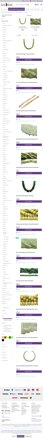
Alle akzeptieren (20, 436)
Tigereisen (5, 265)
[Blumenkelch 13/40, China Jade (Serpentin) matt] (29, 130)
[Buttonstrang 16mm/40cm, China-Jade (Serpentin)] (29, 215)
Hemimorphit (5, 114)
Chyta (5, 235)
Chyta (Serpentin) (6, 329)
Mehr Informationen (27, 433)
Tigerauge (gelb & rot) (7, 263)
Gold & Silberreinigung (6, 299)
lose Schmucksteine (5, 292)
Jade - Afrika (6, 237)
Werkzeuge (4, 301)
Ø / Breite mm (4, 346)
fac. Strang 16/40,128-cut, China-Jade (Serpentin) (27, 337)
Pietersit (4, 193)
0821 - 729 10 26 (6, 410)
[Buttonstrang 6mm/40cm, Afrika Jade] (29, 272)
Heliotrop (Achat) (6, 112)
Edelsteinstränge (5, 21)
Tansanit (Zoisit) (6, 261)
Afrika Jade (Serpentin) (7, 325)
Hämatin (4, 107)
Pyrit (3, 204)
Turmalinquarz (5, 274)
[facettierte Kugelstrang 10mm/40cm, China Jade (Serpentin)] (29, 357)
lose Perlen (4, 290)
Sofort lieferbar (6, 307)
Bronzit (4, 62)
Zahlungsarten (24, 410)
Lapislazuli (5, 145)
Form (3, 349)
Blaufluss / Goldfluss (6, 60)
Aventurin (4, 47)
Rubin (4, 217)
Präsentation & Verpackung (7, 294)
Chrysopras (5, 84)
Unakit (4, 276)
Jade (3, 125)
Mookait (4, 161)
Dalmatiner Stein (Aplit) (7, 88)
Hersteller (3, 310)
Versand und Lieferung (16, 410)
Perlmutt (4, 189)
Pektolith (4, 182)
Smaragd (4, 250)
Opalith (4, 176)
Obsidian (4, 169)
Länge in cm (4, 344)
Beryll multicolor (6, 58)
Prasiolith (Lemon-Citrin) (7, 200)
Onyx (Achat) (5, 172)
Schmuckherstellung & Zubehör (7, 15)
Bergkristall (5, 53)
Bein (3, 51)
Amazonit (4, 27)
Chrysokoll (5, 79)
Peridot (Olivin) (5, 185)
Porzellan (4, 195)
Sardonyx (4, 228)
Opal (4, 174)
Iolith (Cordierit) (6, 123)
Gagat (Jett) (5, 103)
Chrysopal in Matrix (6, 81)
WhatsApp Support (6, 413)
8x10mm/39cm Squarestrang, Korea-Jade (23, 27)
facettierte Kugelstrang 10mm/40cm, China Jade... (27, 365)
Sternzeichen (4, 357)
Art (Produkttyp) (5, 360)
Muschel (4, 167)
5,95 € (6, 320)
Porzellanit (5, 198)
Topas (4, 267)
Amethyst (4, 29)
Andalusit (4, 34)
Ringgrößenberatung (15, 406)
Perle (4, 187)
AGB (22, 414)
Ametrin (4, 31)
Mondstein (5, 159)
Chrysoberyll (5, 77)
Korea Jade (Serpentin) (7, 331)
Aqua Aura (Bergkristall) (7, 40)
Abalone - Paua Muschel (7, 180)
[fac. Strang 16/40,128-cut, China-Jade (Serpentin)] (29, 328)
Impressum (24, 413)
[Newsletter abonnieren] (40, 416)
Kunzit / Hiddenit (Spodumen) (6, 137)
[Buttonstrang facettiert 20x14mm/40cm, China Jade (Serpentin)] (29, 300)
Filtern (19, 35)
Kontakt (13, 411)
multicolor (5, 165)
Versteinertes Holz (6, 278)
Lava (3, 152)
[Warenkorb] (41, 4)
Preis (3, 316)
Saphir (4, 224)
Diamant (4, 90)
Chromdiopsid (5, 75)
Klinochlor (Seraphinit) (7, 131)
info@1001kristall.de (5, 417)
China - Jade (5, 327)
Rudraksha (5, 286)
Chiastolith (5, 73)
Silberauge (5, 243)
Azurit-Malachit (6, 49)
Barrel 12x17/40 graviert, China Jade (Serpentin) (35, 27)
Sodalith (4, 252)
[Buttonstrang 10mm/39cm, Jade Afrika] (29, 187)
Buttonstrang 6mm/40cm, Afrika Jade (24, 280)
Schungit (4, 230)
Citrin (4, 86)
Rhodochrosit (5, 209)
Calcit (4, 64)
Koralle (4, 134)
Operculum (5, 178)
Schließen (3, 296)
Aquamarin (5, 42)
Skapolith (4, 248)
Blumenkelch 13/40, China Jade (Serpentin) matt (27, 139)
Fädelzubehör (4, 288)
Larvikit (4, 150)
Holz (3, 116)
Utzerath (5, 313)
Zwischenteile (4, 303)
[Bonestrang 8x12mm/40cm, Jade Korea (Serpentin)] (29, 158)
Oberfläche (4, 354)
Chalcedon (5, 66)
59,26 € (10, 320)
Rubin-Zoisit (5, 219)
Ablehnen (14, 436)
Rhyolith (4, 213)
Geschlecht (4, 352)
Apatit (4, 38)
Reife (3, 18)
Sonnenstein (5, 254)
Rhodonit (4, 211)
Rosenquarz (5, 215)
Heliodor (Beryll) (6, 110)
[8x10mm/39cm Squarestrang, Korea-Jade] (22, 22)
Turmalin (4, 272)
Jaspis (4, 127)
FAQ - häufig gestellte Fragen (26, 407)
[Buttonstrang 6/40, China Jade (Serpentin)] (29, 243)
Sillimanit (4, 245)
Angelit (4, 36)
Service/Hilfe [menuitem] (25, 1)
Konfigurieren (28, 436)
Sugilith (4, 258)
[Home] (2, 9)
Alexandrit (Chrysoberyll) (7, 25)
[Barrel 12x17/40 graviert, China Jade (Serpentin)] (35, 22)
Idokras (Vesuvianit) (6, 121)
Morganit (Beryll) (6, 163)
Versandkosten (19, 424)
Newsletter (24, 409)
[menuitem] (32, 1)
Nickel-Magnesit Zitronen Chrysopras (7, 283)
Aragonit (4, 44)
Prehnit (4, 202)
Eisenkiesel (5, 97)
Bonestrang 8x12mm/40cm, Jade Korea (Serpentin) (27, 167)
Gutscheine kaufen (15, 405)
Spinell (4, 256)
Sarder (4, 226)
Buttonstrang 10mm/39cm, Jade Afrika (25, 195)
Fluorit (4, 101)
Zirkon (4, 280)
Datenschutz (24, 411)
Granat (4, 105)
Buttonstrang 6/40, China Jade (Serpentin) (25, 252)
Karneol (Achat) (6, 129)
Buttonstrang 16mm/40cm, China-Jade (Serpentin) (27, 224)
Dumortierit (5, 94)
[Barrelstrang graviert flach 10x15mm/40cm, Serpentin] (29, 101)
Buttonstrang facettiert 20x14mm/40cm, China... (27, 309)
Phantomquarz (5, 191)
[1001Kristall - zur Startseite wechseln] (6, 5)
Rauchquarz (5, 206)
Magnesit (4, 154)
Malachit (4, 156)
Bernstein (4, 55)
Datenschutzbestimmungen (36, 419)
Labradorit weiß (6, 143)
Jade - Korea (6, 241)
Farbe (3, 334)
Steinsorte (3, 322)
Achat (4, 23)
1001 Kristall (24, 405)
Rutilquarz (5, 222)
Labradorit (5, 141)
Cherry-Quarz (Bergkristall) (8, 71)
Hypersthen (5, 118)
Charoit (4, 68)
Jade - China (6, 239)
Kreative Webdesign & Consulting (23, 426)
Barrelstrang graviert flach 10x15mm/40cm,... (26, 110)
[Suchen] (28, 4)
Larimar (4, 148)
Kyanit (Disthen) (6, 139)
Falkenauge (5, 99)
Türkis (4, 269)
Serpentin (5, 232)
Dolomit (4, 92)
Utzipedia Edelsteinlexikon (15, 408)
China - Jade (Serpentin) (7, 328)
